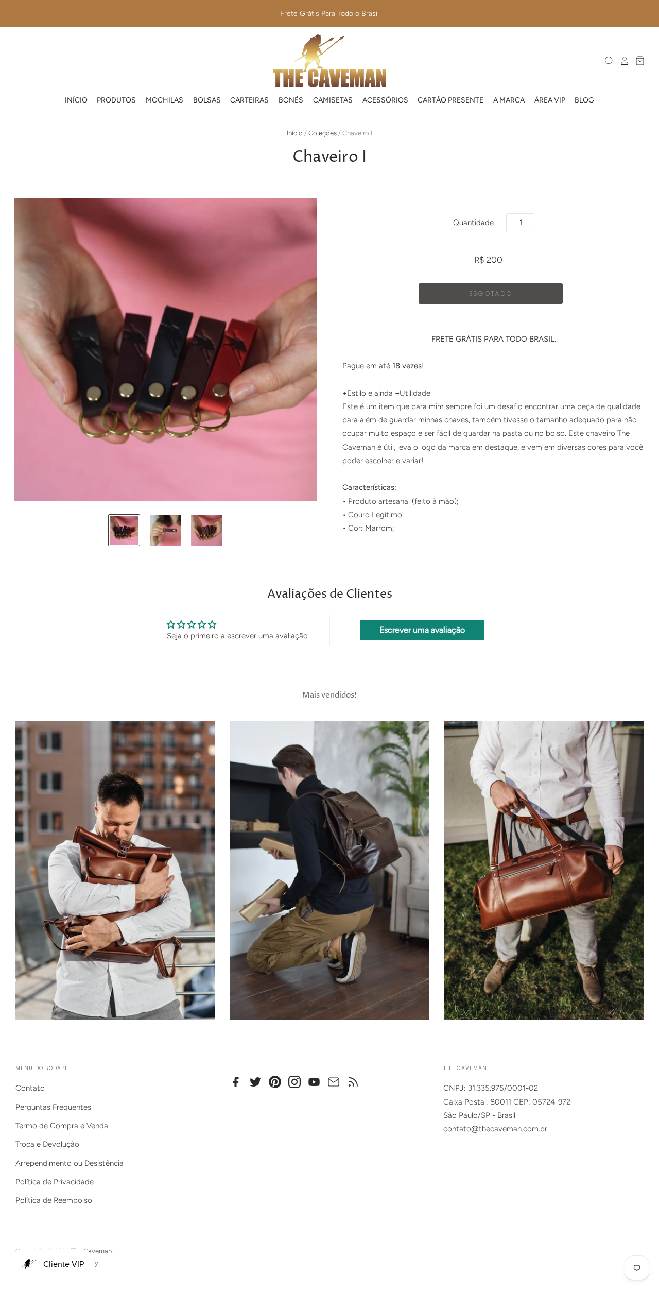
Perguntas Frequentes (53, 1107)
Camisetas (333, 100)
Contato (30, 1088)
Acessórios (385, 100)
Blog (584, 100)
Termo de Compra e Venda (61, 1125)
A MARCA (509, 100)
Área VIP (549, 100)
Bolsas (207, 100)
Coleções (322, 133)
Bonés (291, 100)
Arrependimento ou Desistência (69, 1163)
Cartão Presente (450, 100)
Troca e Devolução (47, 1144)
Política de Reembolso (53, 1200)
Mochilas (164, 100)
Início (76, 100)
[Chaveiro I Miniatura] (124, 530)
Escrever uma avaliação (422, 630)
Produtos (116, 100)
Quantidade (473, 222)
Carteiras (249, 100)
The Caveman (91, 1251)
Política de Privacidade (54, 1181)
